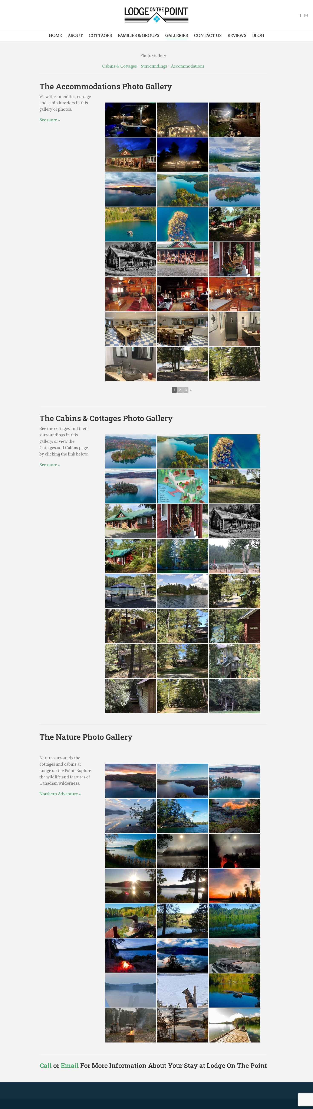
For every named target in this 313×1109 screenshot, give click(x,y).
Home (55, 35)
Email (70, 1065)
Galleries (176, 35)
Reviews (237, 35)
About (75, 35)
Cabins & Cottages (119, 66)
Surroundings (154, 66)
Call (46, 1065)
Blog (258, 35)
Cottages (100, 35)
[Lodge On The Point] (156, 15)
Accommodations (188, 66)
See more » (49, 119)
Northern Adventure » (60, 793)
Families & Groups (138, 35)
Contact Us (208, 35)
